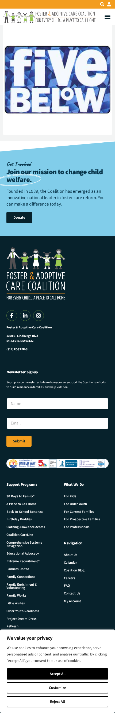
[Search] (102, 4)
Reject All (57, 701)
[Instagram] (38, 315)
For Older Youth (75, 504)
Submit (19, 441)
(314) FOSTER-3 (17, 349)
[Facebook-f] (11, 315)
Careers (69, 578)
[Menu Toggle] (107, 16)
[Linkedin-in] (25, 315)
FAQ (67, 585)
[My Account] (109, 4)
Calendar (70, 562)
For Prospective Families (82, 519)
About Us (70, 554)
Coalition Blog (74, 570)
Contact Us (72, 593)
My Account (72, 601)
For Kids (70, 496)
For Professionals (77, 527)
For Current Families (79, 511)
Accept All (58, 674)
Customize (57, 688)
